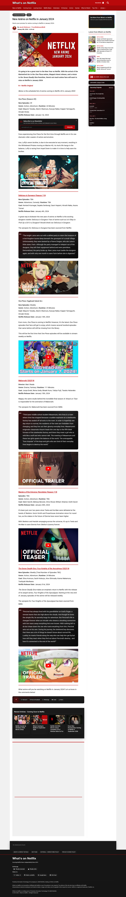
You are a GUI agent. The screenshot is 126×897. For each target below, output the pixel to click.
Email (54, 699)
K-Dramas (64, 8)
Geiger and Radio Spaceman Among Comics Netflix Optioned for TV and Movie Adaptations (105, 40)
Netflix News (47, 8)
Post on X (25, 699)
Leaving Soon (37, 8)
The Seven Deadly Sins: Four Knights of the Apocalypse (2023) (43, 568)
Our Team (34, 852)
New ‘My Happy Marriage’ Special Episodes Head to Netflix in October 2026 (104, 60)
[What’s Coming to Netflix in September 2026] (39, 719)
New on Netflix (16, 8)
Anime (71, 8)
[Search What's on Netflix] (108, 3)
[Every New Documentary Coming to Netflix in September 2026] (74, 719)
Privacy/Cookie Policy (69, 852)
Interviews (56, 8)
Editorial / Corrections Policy (49, 852)
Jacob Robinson (24, 27)
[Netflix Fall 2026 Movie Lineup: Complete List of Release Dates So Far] (57, 719)
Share (61, 699)
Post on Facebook (35, 699)
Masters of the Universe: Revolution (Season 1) (37, 492)
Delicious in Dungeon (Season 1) (32, 195)
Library (102, 8)
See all (111, 87)
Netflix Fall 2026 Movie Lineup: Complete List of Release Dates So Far (56, 728)
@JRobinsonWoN (39, 27)
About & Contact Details (21, 852)
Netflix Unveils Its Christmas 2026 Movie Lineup (21, 727)
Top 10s (94, 8)
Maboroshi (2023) (26, 381)
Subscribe (70, 127)
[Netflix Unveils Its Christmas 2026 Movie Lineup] (22, 719)
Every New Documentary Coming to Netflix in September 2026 (74, 728)
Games (77, 8)
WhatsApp (46, 699)
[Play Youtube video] (48, 172)
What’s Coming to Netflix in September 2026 (39, 727)
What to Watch (85, 8)
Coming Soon (27, 8)
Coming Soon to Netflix (19, 15)
